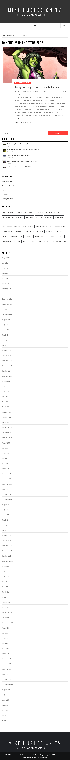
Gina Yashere (53, 222)
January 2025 (6, 356)
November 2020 (7, 613)
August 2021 (6, 566)
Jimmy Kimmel (19, 231)
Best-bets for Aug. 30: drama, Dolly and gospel (17, 144)
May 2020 (5, 643)
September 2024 (7, 376)
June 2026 (5, 268)
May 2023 (5, 458)
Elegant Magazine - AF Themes (49, 755)
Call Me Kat (19, 217)
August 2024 (6, 381)
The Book (5, 194)
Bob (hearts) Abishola (52, 212)
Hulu (50, 227)
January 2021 (6, 602)
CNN (37, 217)
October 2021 (6, 556)
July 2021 (5, 571)
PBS (21, 236)
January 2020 (6, 664)
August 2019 (6, 690)
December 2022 (7, 484)
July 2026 (5, 263)
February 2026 (6, 289)
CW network (48, 217)
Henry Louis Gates (41, 227)
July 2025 (5, 325)
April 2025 (5, 340)
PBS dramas (28, 236)
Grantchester (7, 227)
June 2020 (5, 638)
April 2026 (5, 278)
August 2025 (6, 320)
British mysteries (8, 217)
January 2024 (6, 417)
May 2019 (5, 705)
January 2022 (6, 541)
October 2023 (6, 433)
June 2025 (5, 330)
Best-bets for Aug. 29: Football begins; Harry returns (18, 155)
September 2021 (7, 561)
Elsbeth (22, 222)
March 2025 (5, 345)
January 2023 (6, 479)
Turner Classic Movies (59, 241)
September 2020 (7, 623)
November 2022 (7, 489)
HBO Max (30, 227)
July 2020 (5, 633)
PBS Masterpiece (39, 236)
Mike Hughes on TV (35, 10)
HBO (24, 227)
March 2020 (5, 654)
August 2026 (6, 258)
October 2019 (6, 679)
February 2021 (6, 597)
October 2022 (6, 494)
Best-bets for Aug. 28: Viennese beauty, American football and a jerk (22, 161)
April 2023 (5, 464)
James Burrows (8, 231)
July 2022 (5, 510)
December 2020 (7, 607)
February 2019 (6, 721)
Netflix (5, 236)
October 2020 (6, 618)
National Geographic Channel (55, 231)
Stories (4, 190)
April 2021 (5, 587)
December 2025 (7, 299)
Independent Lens (60, 227)
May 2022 (5, 520)
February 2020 (6, 659)
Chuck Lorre (29, 217)
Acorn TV (19, 212)
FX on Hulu (43, 222)
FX (36, 222)
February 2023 (6, 474)
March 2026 (5, 284)
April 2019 (5, 710)
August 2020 (6, 628)
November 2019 (7, 674)
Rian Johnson (7, 241)
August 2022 (6, 505)
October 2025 (6, 309)
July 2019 (5, 695)
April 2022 (5, 525)
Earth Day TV (14, 222)
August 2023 (6, 443)
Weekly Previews (7, 199)
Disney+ (5, 222)
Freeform (31, 222)
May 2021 (5, 582)
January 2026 (6, 294)
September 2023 (7, 438)
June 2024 (5, 392)
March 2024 (5, 407)
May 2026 (5, 273)
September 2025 (7, 314)
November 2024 (7, 366)
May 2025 (5, 335)
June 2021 (5, 577)
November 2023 (7, 427)
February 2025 (6, 350)
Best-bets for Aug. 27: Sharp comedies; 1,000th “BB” (19, 167)
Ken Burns (40, 231)
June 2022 (5, 515)
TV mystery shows (8, 246)
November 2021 (7, 551)
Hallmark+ (17, 227)
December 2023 (7, 422)
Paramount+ (14, 236)
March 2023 (5, 469)
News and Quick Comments (22, 82)
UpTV (18, 246)
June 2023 (5, 453)
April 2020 (5, 649)
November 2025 (7, 304)
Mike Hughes (20, 122)
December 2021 (7, 546)
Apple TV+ (40, 212)
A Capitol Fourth (8, 212)
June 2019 (5, 700)
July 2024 (5, 386)
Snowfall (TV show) (28, 241)
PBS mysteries (51, 236)
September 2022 (7, 499)
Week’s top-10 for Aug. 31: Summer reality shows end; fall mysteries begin (23, 149)
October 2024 (6, 371)
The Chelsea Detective (43, 241)
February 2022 (6, 535)
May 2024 (5, 397)
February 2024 (6, 412)
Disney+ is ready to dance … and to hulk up (36, 87)
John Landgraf (30, 231)
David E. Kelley (59, 217)
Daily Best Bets (7, 182)
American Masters (29, 212)
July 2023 (5, 448)
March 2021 (5, 592)
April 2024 (5, 402)
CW (41, 217)
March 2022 (5, 530)
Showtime (17, 241)
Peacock (60, 236)
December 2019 (7, 669)
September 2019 (7, 684)
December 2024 (7, 361)
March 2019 (5, 715)
